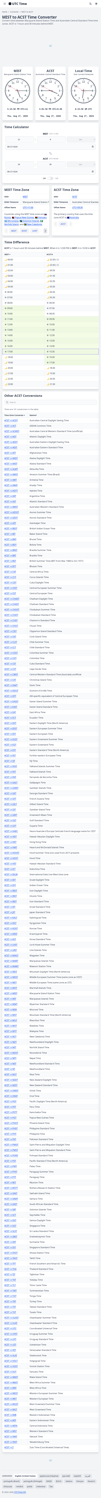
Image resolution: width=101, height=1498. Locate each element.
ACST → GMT (10, 815)
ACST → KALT (10, 917)
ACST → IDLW (11, 874)
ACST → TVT (10, 1312)
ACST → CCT (10, 577)
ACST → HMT (10, 847)
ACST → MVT (10, 1025)
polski (29, 1486)
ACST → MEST (11, 977)
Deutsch (91, 1481)
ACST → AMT (10, 479)
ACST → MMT (10, 1004)
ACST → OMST (11, 1090)
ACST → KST (10, 939)
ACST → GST (10, 820)
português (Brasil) (11, 1481)
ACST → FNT (10, 777)
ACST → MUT (10, 1020)
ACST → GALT (10, 782)
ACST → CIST (10, 631)
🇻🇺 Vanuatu (41, 217)
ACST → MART (11, 960)
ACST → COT (10, 658)
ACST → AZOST (11, 512)
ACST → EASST (11, 701)
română (19, 1486)
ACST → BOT (10, 544)
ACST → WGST (11, 1404)
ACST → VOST (11, 1366)
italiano (69, 1481)
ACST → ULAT (10, 1323)
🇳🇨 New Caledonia (33, 224)
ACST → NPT (10, 1058)
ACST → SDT (10, 1220)
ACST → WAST (11, 1382)
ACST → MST (10, 1015)
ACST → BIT (10, 533)
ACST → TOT (10, 1296)
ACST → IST (9, 906)
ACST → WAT (10, 1387)
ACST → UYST (10, 1333)
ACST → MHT (10, 987)
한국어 (58, 1481)
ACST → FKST (10, 766)
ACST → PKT (10, 1139)
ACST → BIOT (10, 528)
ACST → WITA (10, 1425)
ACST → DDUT (11, 690)
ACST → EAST (10, 706)
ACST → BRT (10, 555)
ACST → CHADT (11, 598)
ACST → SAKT (10, 1193)
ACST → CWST (11, 674)
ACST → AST (10, 501)
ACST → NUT (10, 1074)
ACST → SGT (10, 1225)
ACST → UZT (10, 1344)
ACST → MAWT (11, 966)
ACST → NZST (10, 1085)
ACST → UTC (10, 1328)
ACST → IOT (10, 885)
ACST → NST (10, 1063)
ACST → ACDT (11, 420)
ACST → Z (9, 1447)
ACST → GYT (10, 825)
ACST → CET (10, 593)
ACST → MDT (10, 971)
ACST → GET (10, 793)
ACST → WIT (10, 1420)
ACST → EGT (10, 744)
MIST (25, 196)
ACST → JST (9, 912)
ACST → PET (10, 1106)
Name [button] (32, 415)
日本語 (49, 1481)
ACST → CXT (10, 679)
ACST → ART (10, 496)
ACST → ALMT (11, 469)
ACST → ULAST (11, 1317)
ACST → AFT (10, 452)
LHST (34, 230)
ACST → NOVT (11, 1052)
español (77, 1476)
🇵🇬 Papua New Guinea (23, 217)
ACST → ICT (10, 869)
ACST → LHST (10, 944)
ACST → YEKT (10, 1442)
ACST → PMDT (11, 1144)
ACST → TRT (10, 1301)
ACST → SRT (10, 1242)
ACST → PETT (10, 1112)
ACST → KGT (10, 923)
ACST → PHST (11, 1128)
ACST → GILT (10, 804)
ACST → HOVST (11, 852)
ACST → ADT (10, 436)
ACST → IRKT (10, 896)
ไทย (51, 1486)
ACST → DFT (10, 696)
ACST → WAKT (11, 1377)
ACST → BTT (10, 566)
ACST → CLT (10, 647)
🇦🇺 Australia (73, 217)
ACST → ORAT (11, 1096)
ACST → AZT (10, 523)
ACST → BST (10, 560)
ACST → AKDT (11, 458)
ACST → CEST (10, 588)
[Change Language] (90, 3)
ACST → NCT (10, 1036)
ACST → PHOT (11, 1123)
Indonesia (40, 1486)
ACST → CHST (11, 620)
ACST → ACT (10, 425)
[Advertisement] (50, 45)
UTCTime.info (20, 1492)
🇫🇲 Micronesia (11, 220)
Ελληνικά (8, 1486)
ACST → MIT (10, 998)
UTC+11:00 (28, 207)
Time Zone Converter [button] (13, 415)
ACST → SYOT (11, 1252)
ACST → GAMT (11, 788)
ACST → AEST (10, 447)
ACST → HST (10, 863)
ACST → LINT (10, 950)
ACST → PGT (10, 1117)
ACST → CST (10, 663)
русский (66, 1476)
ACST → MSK (10, 1009)
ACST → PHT (10, 1133)
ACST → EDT (10, 723)
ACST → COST (11, 652)
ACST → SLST (10, 1231)
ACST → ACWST (11, 431)
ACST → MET (10, 982)
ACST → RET (10, 1182)
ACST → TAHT (10, 1258)
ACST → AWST (11, 506)
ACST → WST (10, 1431)
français (80, 1481)
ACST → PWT (10, 1166)
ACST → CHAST (11, 604)
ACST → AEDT (11, 442)
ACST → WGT (10, 1409)
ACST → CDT (10, 582)
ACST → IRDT (10, 890)
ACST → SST (10, 1247)
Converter (14, 12)
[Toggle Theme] (96, 3)
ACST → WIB (10, 1414)
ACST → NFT (10, 1047)
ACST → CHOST (11, 609)
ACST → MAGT (11, 955)
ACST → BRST (10, 550)
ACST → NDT (10, 1042)
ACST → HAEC (11, 831)
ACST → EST (10, 750)
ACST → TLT (10, 1285)
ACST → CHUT (11, 625)
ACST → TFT (10, 1263)
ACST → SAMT (11, 1198)
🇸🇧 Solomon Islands (29, 220)
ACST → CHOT (11, 615)
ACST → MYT (10, 1031)
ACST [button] (49, 254)
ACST (74, 196)
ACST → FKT (10, 771)
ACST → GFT (10, 798)
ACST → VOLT (11, 1360)
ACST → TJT (9, 1274)
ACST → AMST (11, 474)
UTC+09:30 (77, 207)
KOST (24, 230)
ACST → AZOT (11, 517)
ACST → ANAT (11, 485)
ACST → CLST (10, 642)
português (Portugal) (33, 1481)
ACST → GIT (10, 809)
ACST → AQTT (11, 490)
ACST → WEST (11, 1393)
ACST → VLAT (10, 1355)
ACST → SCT (10, 1215)
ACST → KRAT (10, 933)
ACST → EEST (10, 728)
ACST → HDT (10, 836)
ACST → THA (10, 1269)
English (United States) (25, 1476)
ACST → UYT (10, 1339)
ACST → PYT (10, 1177)
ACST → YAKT (10, 1436)
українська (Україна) (49, 1476)
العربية (87, 1476)
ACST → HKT (10, 842)
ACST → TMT (10, 1290)
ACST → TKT (10, 1279)
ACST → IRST (10, 901)
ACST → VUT (10, 1371)
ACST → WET (10, 1398)
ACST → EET (10, 733)
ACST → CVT (10, 669)
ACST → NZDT (11, 1079)
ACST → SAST (10, 1204)
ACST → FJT (9, 760)
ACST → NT (9, 1069)
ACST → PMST (11, 1150)
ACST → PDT (10, 1101)
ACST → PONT (11, 1155)
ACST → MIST (10, 993)
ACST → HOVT (11, 858)
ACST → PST (10, 1160)
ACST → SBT (10, 1209)
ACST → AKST (10, 463)
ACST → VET (10, 1350)
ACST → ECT (10, 717)
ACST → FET (10, 755)
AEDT (13, 230)
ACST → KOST (11, 928)
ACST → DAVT (11, 685)
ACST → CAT (10, 571)
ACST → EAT (10, 712)
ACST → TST (10, 1306)
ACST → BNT (10, 539)
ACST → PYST (10, 1171)
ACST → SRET (10, 1236)
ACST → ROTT (11, 1187)
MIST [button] (6, 254)
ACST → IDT (10, 879)
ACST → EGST (10, 739)
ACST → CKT (10, 636)
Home (4, 12)
